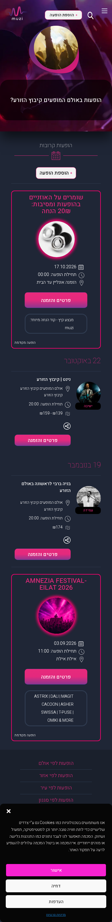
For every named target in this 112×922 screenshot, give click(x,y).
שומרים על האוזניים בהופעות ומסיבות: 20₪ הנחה (56, 204)
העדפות (56, 902)
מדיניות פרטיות (56, 914)
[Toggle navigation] (100, 11)
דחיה (56, 886)
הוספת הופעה (63, 15)
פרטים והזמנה (56, 300)
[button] (8, 811)
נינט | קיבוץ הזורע (54, 379)
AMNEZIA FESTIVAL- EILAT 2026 (56, 584)
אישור (56, 870)
